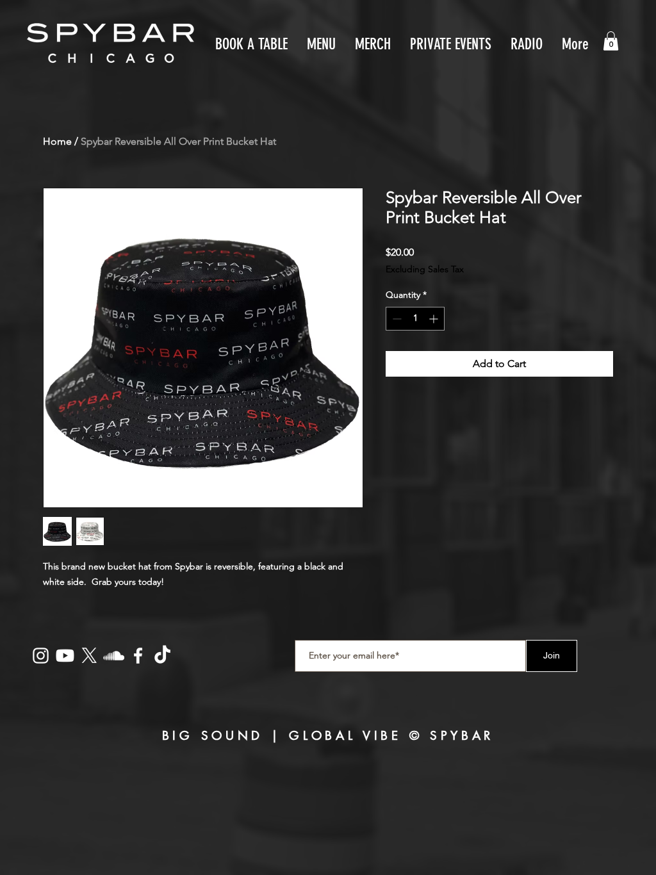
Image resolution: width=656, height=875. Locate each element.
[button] (611, 41)
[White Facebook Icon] (138, 655)
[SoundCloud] (113, 655)
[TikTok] (162, 655)
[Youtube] (65, 655)
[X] (89, 655)
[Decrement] (396, 318)
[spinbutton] (415, 318)
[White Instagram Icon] (40, 655)
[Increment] (435, 318)
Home (57, 141)
